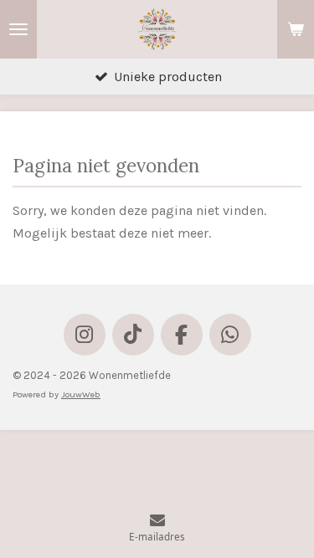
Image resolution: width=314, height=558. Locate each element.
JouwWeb (80, 394)
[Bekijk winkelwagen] (295, 29)
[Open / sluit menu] (18, 29)
